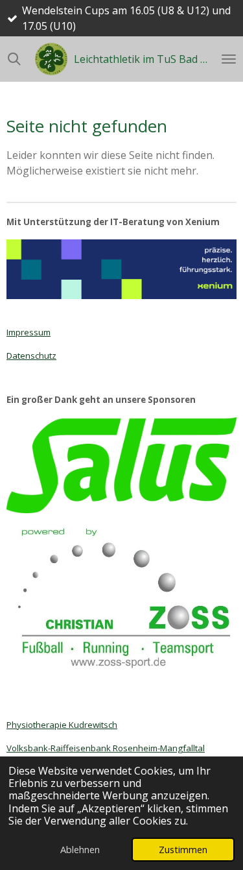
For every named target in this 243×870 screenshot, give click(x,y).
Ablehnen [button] (80, 849)
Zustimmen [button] (183, 849)
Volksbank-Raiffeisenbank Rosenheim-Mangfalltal (105, 748)
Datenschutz (31, 355)
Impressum (28, 332)
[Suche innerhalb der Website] (14, 59)
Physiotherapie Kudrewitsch (61, 725)
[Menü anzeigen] (228, 59)
